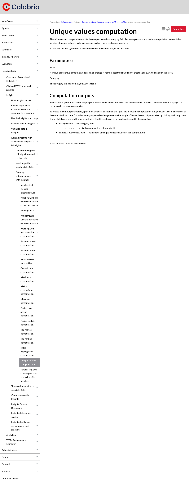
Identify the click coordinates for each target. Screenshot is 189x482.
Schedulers (7, 49)
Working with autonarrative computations (28, 232)
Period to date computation (28, 322)
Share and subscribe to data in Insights (22, 388)
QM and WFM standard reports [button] (18, 88)
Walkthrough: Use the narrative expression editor (29, 219)
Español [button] (6, 464)
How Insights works (21, 100)
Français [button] (6, 471)
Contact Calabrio (10, 478)
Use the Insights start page (24, 118)
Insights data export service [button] (21, 415)
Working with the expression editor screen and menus (29, 201)
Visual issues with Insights (20, 397)
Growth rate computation (27, 270)
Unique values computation (28, 362)
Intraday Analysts (10, 56)
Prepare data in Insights (23, 123)
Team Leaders (9, 35)
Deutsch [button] (6, 457)
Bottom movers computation (28, 243)
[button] (37, 21)
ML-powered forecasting (27, 261)
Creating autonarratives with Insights (23, 176)
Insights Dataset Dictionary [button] (19, 406)
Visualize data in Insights (19, 130)
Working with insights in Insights (25, 165)
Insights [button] (10, 95)
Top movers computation (27, 331)
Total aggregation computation (27, 351)
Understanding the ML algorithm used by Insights (25, 154)
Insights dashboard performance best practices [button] (20, 426)
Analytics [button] (11, 434)
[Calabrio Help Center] (20, 7)
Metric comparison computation (27, 290)
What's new (7, 21)
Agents (5, 28)
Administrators (9, 449)
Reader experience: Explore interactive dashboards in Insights (22, 109)
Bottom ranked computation (28, 252)
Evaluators (7, 63)
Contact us (178, 29)
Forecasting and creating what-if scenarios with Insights (29, 375)
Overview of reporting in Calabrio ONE (18, 79)
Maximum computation (27, 279)
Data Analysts (9, 70)
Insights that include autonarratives (28, 188)
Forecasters (8, 42)
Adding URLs (27, 210)
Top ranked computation (27, 340)
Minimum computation (27, 301)
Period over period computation (27, 312)
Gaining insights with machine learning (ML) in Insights (22, 141)
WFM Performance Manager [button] (16, 442)
